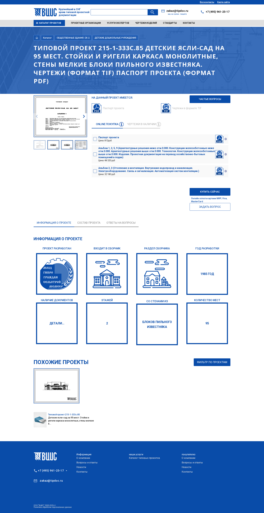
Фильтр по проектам (212, 362)
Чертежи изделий (146, 23)
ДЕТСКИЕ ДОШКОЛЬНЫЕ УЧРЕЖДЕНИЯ (115, 38)
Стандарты (170, 23)
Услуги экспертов (118, 23)
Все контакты (207, 2)
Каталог (47, 38)
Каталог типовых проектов (144, 458)
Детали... (57, 323)
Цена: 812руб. (108, 139)
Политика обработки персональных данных (53, 507)
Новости (81, 467)
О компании (83, 458)
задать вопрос (210, 206)
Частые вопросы (210, 99)
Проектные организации (86, 23)
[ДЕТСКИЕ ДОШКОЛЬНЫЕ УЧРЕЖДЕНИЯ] (157, 274)
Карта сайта (223, 2)
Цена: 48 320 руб (156, 154)
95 (207, 323)
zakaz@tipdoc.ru (177, 10)
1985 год (207, 274)
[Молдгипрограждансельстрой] (57, 274)
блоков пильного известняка (157, 324)
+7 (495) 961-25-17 (217, 11)
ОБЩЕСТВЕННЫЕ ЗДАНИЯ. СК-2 (73, 38)
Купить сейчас (210, 191)
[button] (84, 116)
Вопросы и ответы (87, 462)
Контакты (189, 23)
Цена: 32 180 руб (148, 171)
